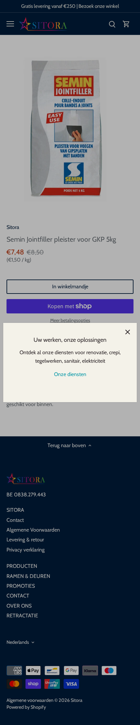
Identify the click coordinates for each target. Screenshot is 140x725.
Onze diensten (70, 374)
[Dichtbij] (127, 332)
